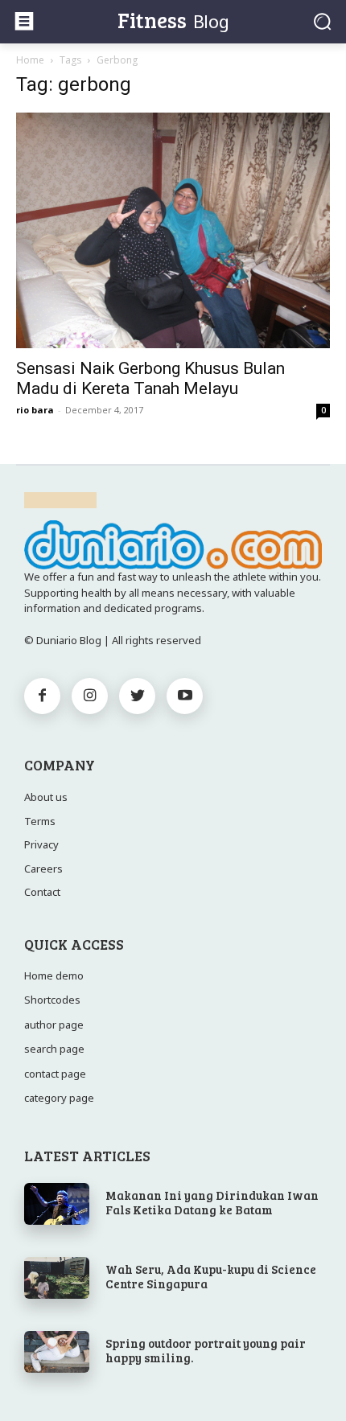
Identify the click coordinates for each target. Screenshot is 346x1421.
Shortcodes (52, 999)
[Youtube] (185, 696)
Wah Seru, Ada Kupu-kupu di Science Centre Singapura (210, 1276)
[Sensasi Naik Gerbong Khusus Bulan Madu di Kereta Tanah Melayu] (173, 230)
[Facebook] (42, 696)
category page (59, 1097)
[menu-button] (24, 21)
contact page (55, 1073)
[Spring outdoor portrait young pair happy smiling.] (56, 1352)
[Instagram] (90, 696)
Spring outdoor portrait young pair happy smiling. (205, 1350)
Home (30, 60)
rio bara (35, 410)
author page (54, 1024)
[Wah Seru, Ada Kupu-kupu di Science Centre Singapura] (56, 1278)
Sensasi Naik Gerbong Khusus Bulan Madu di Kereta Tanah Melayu (150, 378)
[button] (322, 21)
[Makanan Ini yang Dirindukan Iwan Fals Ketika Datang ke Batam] (56, 1204)
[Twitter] (137, 696)
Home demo (54, 975)
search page (54, 1048)
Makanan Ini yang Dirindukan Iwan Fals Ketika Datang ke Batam (212, 1202)
